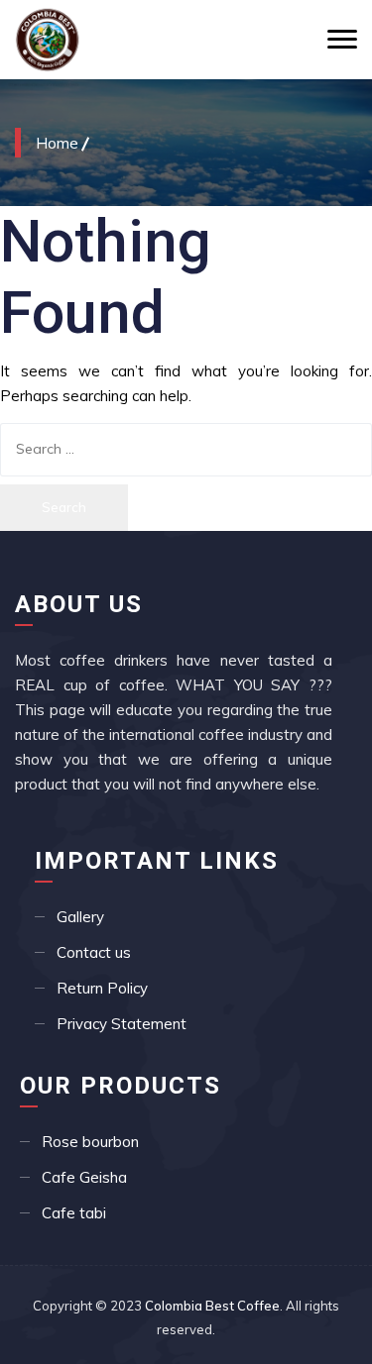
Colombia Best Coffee (212, 1305)
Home (57, 143)
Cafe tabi (74, 1213)
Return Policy (102, 988)
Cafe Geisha (84, 1177)
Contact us (94, 952)
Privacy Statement (121, 1023)
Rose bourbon (90, 1141)
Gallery (80, 916)
